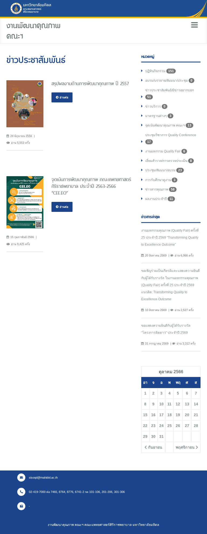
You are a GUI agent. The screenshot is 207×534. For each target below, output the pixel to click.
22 (145, 425)
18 (169, 415)
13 (187, 404)
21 (196, 415)
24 (161, 425)
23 (153, 425)
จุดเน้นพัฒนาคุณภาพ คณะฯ (168, 125)
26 (178, 425)
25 (169, 425)
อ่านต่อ (63, 97)
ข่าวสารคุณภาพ (160, 189)
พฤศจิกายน (186, 447)
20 (187, 415)
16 (153, 415)
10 (161, 404)
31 (161, 436)
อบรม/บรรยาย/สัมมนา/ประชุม (168, 80)
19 (178, 415)
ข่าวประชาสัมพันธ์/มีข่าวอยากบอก (169, 93)
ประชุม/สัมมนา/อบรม (163, 170)
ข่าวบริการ (155, 106)
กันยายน (154, 447)
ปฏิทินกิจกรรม (159, 71)
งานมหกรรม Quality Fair (165, 151)
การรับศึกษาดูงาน (160, 180)
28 (196, 425)
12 (178, 404)
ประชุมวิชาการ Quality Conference (170, 138)
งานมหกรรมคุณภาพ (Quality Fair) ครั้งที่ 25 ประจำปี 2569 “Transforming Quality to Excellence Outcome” (170, 237)
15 (145, 415)
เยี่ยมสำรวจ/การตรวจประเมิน (168, 161)
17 (161, 415)
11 (169, 404)
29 (145, 436)
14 (196, 404)
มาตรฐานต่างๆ (158, 116)
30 (153, 436)
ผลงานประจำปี (159, 199)
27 (187, 425)
